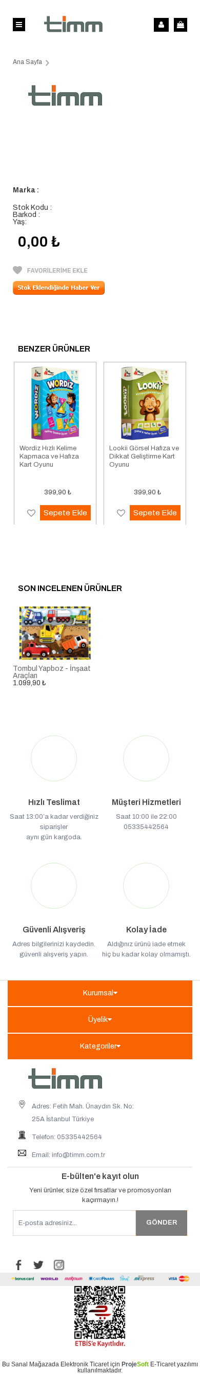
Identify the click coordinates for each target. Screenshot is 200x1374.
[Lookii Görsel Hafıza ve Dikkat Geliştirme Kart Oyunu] (145, 403)
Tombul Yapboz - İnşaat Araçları (52, 672)
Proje (135, 1364)
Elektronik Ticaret (85, 1364)
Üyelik (98, 1019)
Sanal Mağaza (31, 1364)
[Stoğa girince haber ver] (59, 292)
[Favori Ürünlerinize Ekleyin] (50, 272)
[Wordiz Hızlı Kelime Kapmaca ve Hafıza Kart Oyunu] (55, 403)
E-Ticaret (162, 1364)
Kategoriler (98, 1046)
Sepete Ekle (65, 513)
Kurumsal (98, 993)
